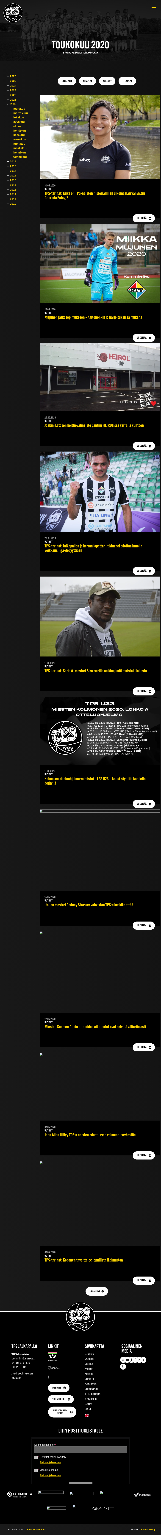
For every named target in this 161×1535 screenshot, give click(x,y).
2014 (13, 184)
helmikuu (19, 152)
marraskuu (20, 113)
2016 (13, 175)
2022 (13, 95)
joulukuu (19, 108)
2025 (13, 80)
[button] (153, 7)
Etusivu (67, 52)
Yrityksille (91, 1398)
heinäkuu (19, 130)
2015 (13, 180)
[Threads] (143, 1360)
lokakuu (18, 117)
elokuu (17, 126)
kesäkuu (19, 135)
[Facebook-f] (135, 1360)
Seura (88, 1403)
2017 (13, 170)
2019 (13, 161)
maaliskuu (20, 148)
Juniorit (89, 1378)
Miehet (89, 1368)
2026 (13, 76)
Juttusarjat (91, 1388)
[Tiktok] (131, 1360)
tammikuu (20, 156)
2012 (13, 194)
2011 (13, 199)
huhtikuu (19, 143)
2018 (13, 166)
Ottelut (89, 1363)
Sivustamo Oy (147, 1529)
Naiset (89, 1373)
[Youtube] (127, 1360)
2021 (13, 99)
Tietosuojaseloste (34, 1529)
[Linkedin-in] (139, 1360)
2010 (13, 203)
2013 (13, 189)
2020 (12, 104)
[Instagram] (123, 1360)
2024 (13, 85)
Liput (88, 1408)
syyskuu (19, 121)
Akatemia (91, 1383)
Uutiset (89, 1358)
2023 (13, 90)
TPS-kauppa (92, 1393)
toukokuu (19, 139)
